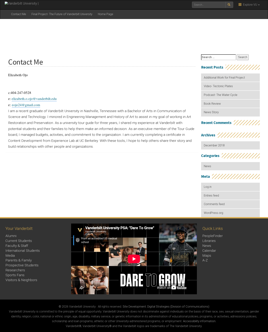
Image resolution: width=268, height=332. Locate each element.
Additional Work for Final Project (224, 77)
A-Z (205, 260)
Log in (207, 187)
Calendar (209, 250)
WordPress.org (213, 213)
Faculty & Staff (16, 246)
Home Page (105, 14)
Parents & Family (18, 260)
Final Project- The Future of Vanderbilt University (62, 14)
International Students (22, 250)
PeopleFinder (212, 236)
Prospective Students (21, 265)
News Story (211, 112)
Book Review (212, 103)
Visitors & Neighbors (21, 280)
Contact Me (18, 14)
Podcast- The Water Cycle (220, 95)
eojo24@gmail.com (26, 104)
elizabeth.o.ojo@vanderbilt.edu (34, 98)
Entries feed (211, 195)
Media (10, 255)
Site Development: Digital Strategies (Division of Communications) (166, 306)
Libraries (209, 241)
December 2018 (214, 145)
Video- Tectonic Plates (218, 86)
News (207, 166)
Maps (206, 255)
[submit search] (229, 5)
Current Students (18, 241)
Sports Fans (14, 275)
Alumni (10, 236)
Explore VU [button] (250, 4)
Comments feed (214, 204)
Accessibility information (199, 321)
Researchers (15, 270)
